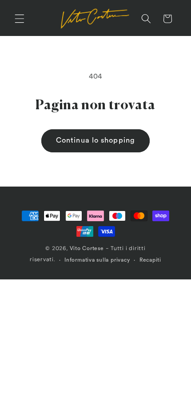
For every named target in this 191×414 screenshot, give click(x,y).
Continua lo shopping (95, 140)
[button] (19, 18)
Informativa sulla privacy (97, 260)
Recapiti (150, 260)
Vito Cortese (87, 248)
